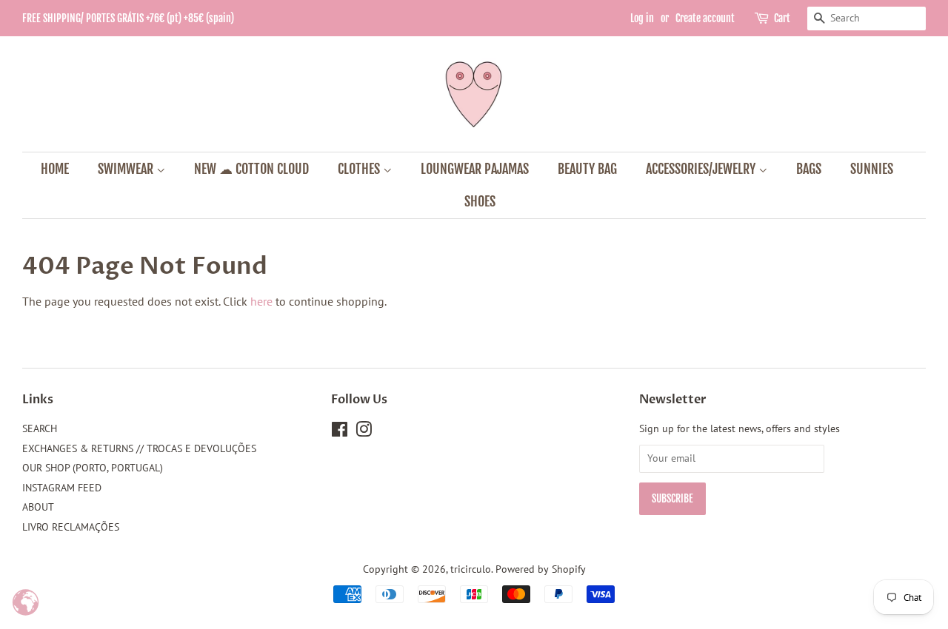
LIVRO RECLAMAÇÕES (70, 527)
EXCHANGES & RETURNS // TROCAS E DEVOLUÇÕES (139, 448)
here (261, 301)
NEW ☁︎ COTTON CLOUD (251, 169)
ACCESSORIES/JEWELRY (702, 169)
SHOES (479, 201)
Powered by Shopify (540, 569)
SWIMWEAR (127, 169)
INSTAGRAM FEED (61, 487)
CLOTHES (360, 169)
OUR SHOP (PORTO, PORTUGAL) (92, 467)
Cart (782, 18)
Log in (642, 18)
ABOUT (38, 507)
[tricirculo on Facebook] (339, 432)
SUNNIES (871, 169)
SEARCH (39, 428)
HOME (55, 169)
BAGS (808, 169)
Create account (705, 18)
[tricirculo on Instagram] (364, 432)
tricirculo (470, 569)
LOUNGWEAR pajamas (475, 169)
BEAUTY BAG (587, 169)
